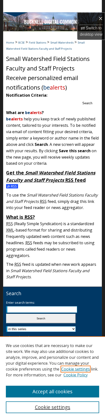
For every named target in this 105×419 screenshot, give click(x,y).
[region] (52, 377)
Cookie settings (75, 369)
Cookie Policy (75, 375)
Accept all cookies (52, 391)
